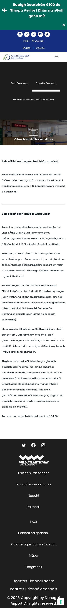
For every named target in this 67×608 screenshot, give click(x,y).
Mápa (33, 555)
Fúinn (26, 41)
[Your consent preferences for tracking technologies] (60, 601)
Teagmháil (38, 41)
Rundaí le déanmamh (33, 484)
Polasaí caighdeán (33, 533)
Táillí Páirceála (19, 83)
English (27, 47)
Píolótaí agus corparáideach (33, 544)
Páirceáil (33, 507)
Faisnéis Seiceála (46, 83)
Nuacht (33, 495)
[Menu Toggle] (56, 57)
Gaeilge (40, 47)
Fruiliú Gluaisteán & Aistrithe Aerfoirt (33, 99)
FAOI (33, 521)
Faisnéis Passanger (33, 473)
